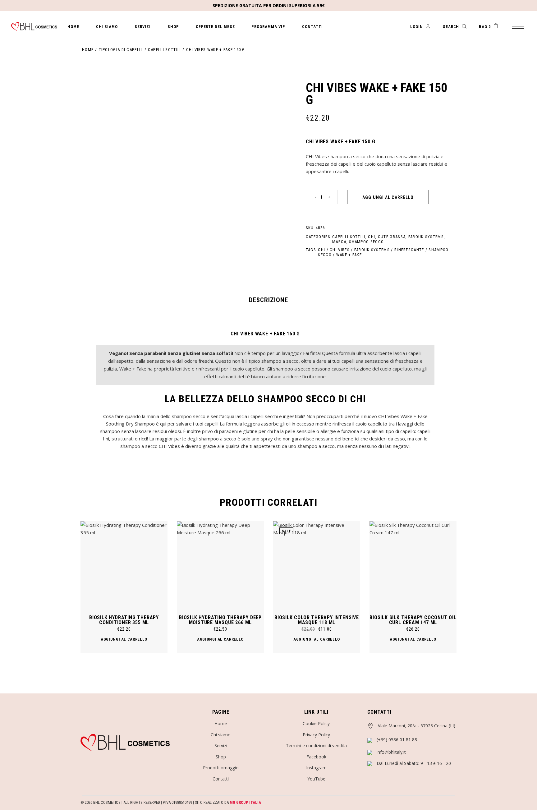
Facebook (316, 757)
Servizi (220, 745)
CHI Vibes (340, 249)
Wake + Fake (349, 254)
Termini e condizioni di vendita (316, 745)
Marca (339, 241)
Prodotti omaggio (221, 768)
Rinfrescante (409, 249)
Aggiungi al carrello (388, 197)
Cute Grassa (392, 236)
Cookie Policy (316, 723)
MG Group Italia (245, 802)
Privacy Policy (316, 735)
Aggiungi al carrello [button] (124, 639)
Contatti (221, 779)
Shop (221, 757)
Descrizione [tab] (268, 300)
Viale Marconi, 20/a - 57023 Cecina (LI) (416, 726)
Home (220, 723)
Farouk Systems (426, 236)
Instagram (316, 768)
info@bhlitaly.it (391, 752)
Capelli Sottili (348, 236)
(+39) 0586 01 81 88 (397, 740)
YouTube (316, 779)
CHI (371, 236)
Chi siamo (221, 735)
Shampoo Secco (366, 241)
